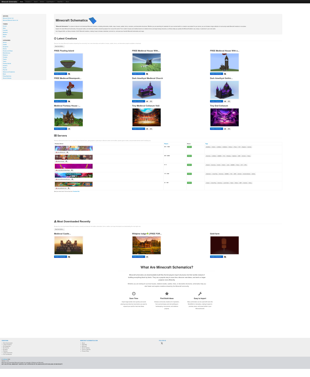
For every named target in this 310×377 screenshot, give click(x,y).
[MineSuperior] (74, 159)
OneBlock (225, 147)
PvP (239, 147)
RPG (245, 164)
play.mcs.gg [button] (60, 161)
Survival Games (246, 173)
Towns (4, 61)
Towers (5, 59)
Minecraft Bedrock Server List (10, 20)
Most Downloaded (7, 343)
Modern (5, 34)
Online (189, 147)
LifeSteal (219, 147)
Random (5, 351)
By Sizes (5, 349)
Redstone (5, 55)
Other (4, 36)
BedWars (208, 147)
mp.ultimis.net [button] (61, 152)
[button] (67, 152)
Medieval (5, 32)
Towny (248, 156)
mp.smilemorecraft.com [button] (63, 179)
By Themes (6, 348)
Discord (208, 164)
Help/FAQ (84, 344)
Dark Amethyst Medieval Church (147, 78)
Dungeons (5, 46)
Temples (5, 57)
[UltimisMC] (74, 150)
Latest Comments (7, 352)
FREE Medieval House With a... (224, 50)
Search (36, 1)
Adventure (208, 173)
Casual (207, 182)
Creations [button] (28, 1)
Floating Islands (7, 63)
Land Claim (226, 182)
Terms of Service (86, 349)
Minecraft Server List (8, 18)
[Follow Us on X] (162, 343)
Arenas (5, 42)
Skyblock (234, 156)
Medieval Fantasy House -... (67, 105)
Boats (4, 74)
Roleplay (229, 156)
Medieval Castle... (62, 233)
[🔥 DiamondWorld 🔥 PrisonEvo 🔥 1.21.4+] (74, 168)
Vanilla (253, 173)
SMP (239, 156)
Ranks (236, 182)
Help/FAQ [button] (60, 1)
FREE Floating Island (64, 50)
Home (21, 1)
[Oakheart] (74, 186)
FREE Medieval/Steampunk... (67, 78)
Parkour (230, 147)
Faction (213, 147)
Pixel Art (5, 70)
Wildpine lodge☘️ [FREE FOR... (147, 233)
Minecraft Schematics (9, 1)
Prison (235, 147)
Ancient (5, 26)
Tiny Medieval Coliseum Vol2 (146, 105)
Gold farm (215, 233)
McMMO (219, 156)
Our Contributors (7, 354)
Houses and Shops (8, 51)
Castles (5, 44)
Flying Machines (7, 76)
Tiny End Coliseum (219, 105)
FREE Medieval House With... (146, 50)
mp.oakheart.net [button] (61, 188)
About (67, 1)
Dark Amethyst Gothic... (221, 78)
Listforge (5, 359)
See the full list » (59, 46)
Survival (249, 147)
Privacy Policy (85, 351)
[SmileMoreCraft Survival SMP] (74, 177)
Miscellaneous (6, 53)
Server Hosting (85, 348)
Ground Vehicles (7, 78)
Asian (4, 28)
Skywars (244, 147)
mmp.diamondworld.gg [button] (63, 170)
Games (5, 49)
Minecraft (84, 346)
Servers (42, 1)
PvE (224, 156)
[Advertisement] (155, 9)
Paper (231, 182)
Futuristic (5, 30)
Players (166, 143)
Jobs (228, 164)
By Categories (6, 346)
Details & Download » (60, 73)
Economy (208, 156)
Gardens (5, 65)
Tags (206, 143)
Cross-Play (214, 173)
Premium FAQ (76, 191)
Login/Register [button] (50, 1)
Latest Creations (7, 344)
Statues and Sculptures (9, 72)
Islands (5, 67)
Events (218, 164)
